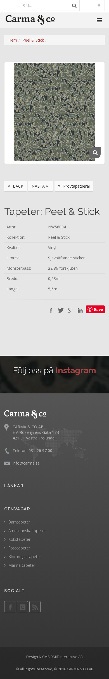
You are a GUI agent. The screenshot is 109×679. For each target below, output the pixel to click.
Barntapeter (19, 522)
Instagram (76, 370)
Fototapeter (19, 548)
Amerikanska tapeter (27, 530)
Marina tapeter (21, 565)
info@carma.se (26, 463)
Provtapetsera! (76, 186)
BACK (17, 186)
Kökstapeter (19, 539)
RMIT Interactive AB (67, 656)
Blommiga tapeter (24, 556)
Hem (12, 40)
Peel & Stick (33, 40)
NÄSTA (39, 186)
